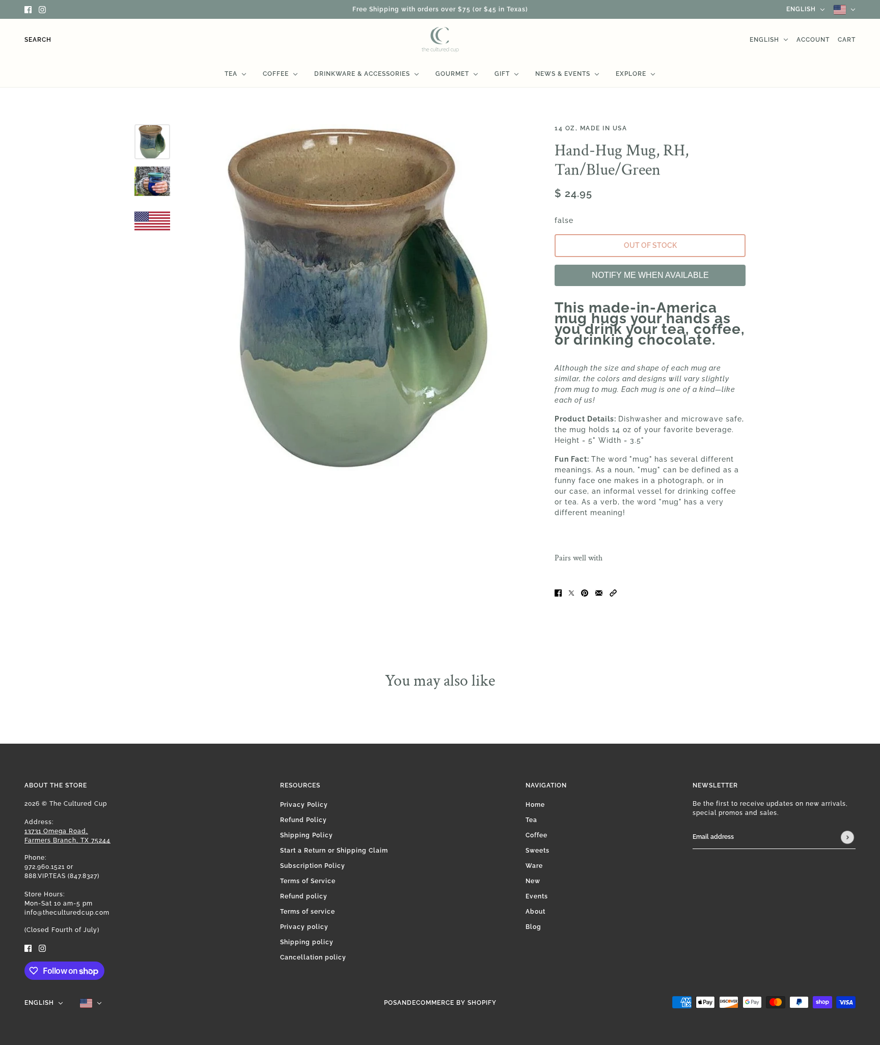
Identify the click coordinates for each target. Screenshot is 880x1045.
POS (390, 1002)
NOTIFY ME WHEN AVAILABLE (650, 275)
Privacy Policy (304, 804)
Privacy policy (304, 926)
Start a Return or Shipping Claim (334, 850)
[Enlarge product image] (359, 297)
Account (813, 39)
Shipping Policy (306, 835)
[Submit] (847, 837)
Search (37, 39)
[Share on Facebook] (558, 592)
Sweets (537, 850)
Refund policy (303, 896)
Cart (847, 39)
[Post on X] (571, 592)
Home (535, 804)
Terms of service (307, 911)
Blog (533, 926)
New (533, 881)
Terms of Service (308, 881)
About (535, 911)
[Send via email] (599, 592)
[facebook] (28, 9)
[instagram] (42, 9)
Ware (534, 865)
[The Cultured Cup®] (440, 39)
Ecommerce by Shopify (454, 1002)
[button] (613, 592)
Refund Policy (303, 820)
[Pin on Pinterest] (584, 592)
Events (537, 896)
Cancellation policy (313, 957)
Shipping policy (307, 942)
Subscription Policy (312, 865)
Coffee (536, 835)
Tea (531, 820)
